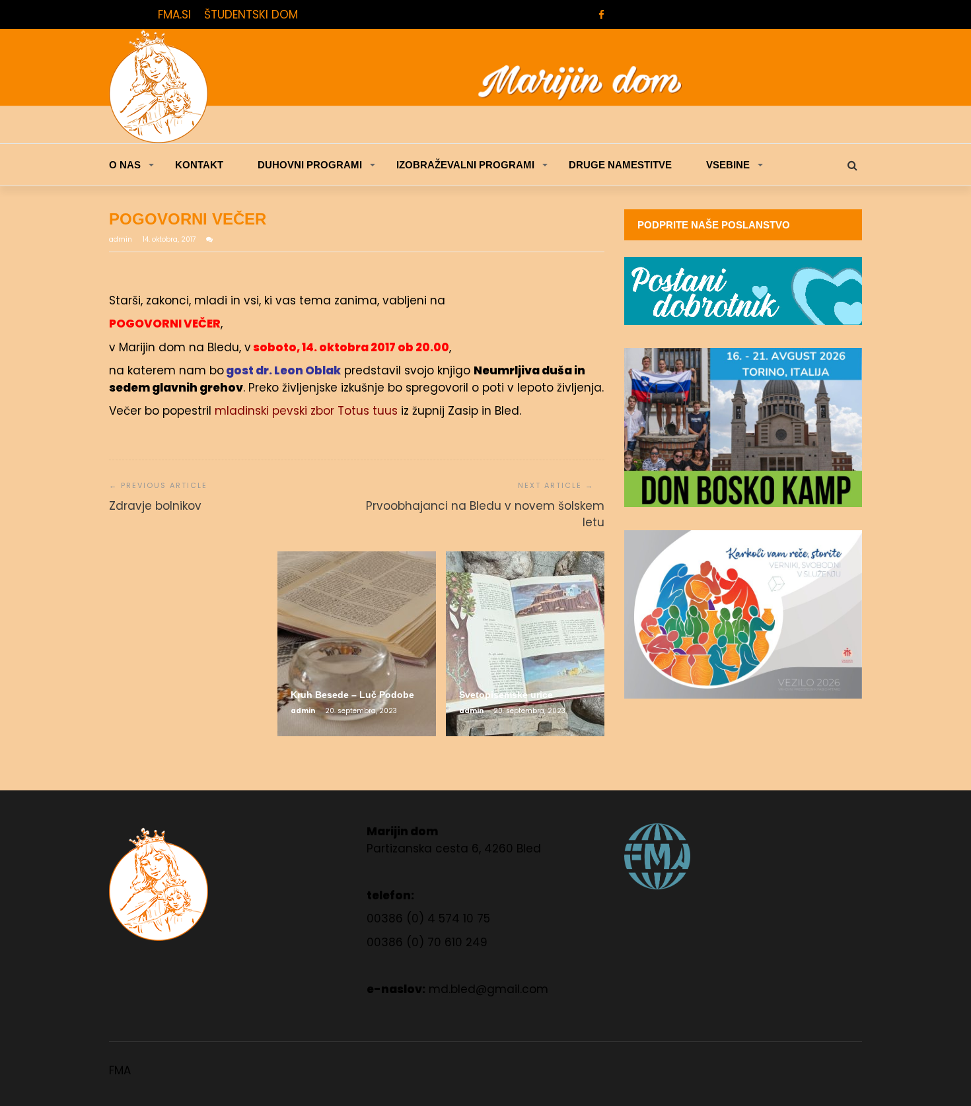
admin (121, 239)
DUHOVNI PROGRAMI (310, 164)
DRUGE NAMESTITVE (620, 164)
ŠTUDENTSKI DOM (251, 14)
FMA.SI (174, 14)
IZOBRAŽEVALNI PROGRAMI (465, 164)
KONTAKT (199, 164)
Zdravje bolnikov (155, 506)
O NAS (125, 164)
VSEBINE (728, 164)
